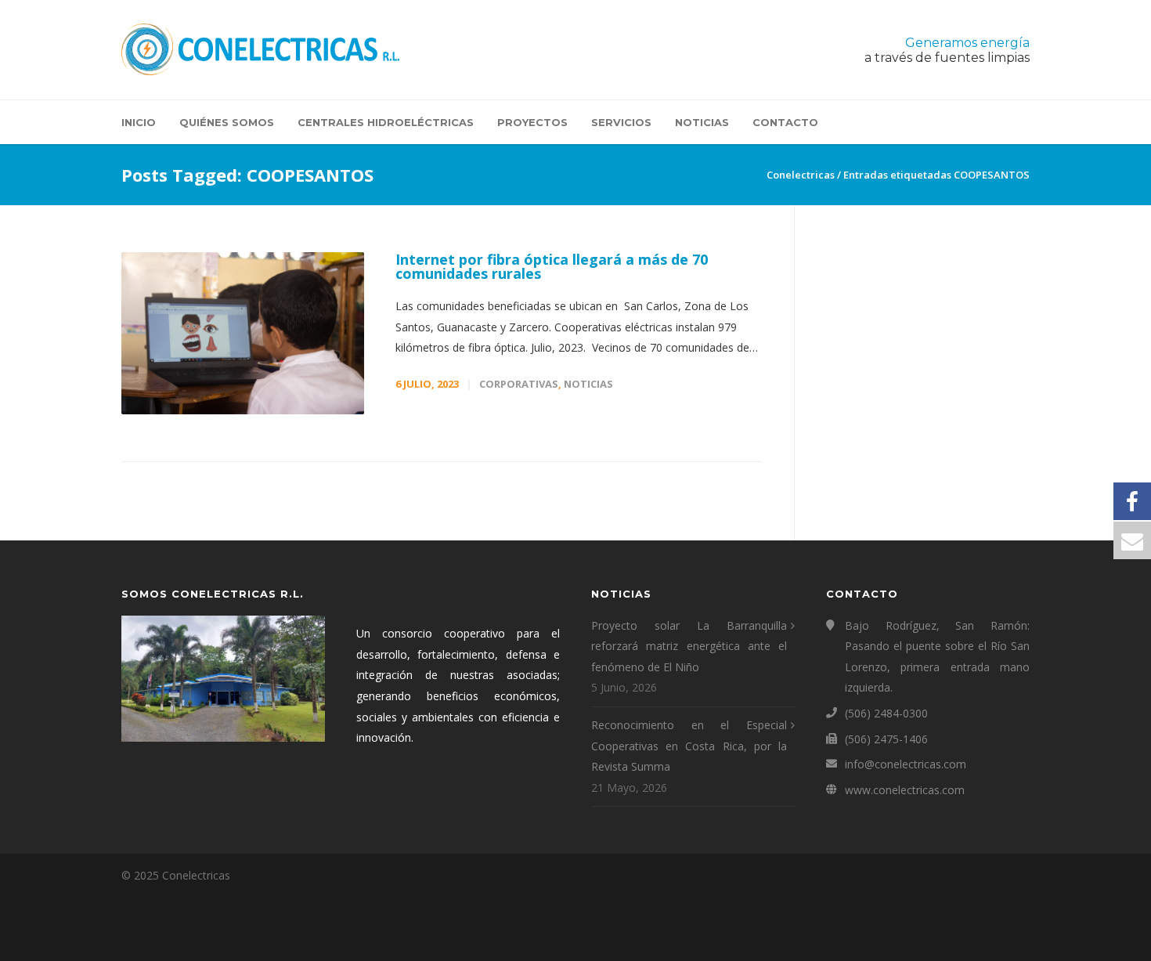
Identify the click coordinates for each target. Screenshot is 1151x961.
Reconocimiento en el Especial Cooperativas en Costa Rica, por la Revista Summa (689, 745)
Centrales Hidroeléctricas (386, 122)
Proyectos (532, 122)
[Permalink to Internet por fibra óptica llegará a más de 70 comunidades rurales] (242, 333)
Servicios (621, 122)
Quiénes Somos (226, 122)
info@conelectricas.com (905, 764)
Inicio (138, 122)
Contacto (785, 122)
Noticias (702, 122)
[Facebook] (1014, 875)
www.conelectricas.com (905, 789)
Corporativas (518, 384)
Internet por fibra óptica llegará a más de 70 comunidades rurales (551, 266)
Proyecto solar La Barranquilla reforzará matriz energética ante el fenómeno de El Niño (689, 646)
